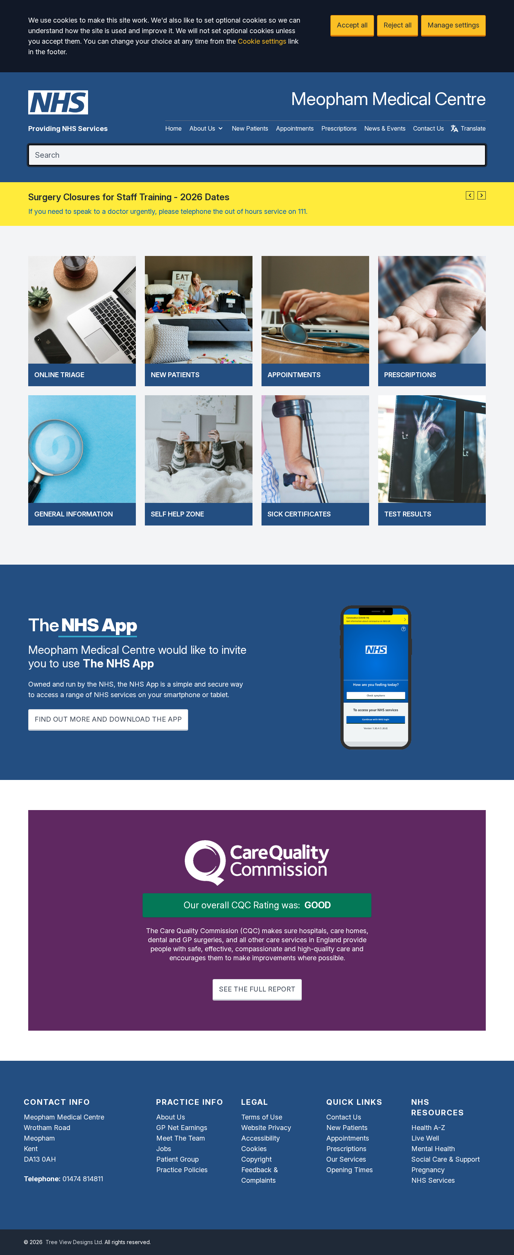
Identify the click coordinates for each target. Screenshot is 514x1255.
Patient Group (177, 1159)
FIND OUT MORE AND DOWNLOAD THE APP (108, 719)
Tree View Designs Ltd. (74, 1242)
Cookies (254, 1149)
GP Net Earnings (181, 1128)
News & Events (385, 128)
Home (173, 128)
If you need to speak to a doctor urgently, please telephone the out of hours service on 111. (167, 211)
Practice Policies (182, 1170)
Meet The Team (180, 1138)
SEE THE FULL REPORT (257, 989)
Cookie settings (262, 41)
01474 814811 (82, 1179)
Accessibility (260, 1138)
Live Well (425, 1138)
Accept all (352, 25)
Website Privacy (266, 1128)
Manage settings (453, 25)
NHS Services (433, 1180)
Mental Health (433, 1149)
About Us (202, 128)
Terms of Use (261, 1117)
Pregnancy (428, 1170)
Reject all (397, 25)
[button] (470, 195)
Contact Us (428, 128)
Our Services (346, 1159)
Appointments (295, 128)
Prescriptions (339, 128)
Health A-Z (428, 1128)
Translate (473, 128)
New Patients (250, 128)
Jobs (163, 1149)
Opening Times (349, 1170)
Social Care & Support (445, 1159)
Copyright (256, 1159)
